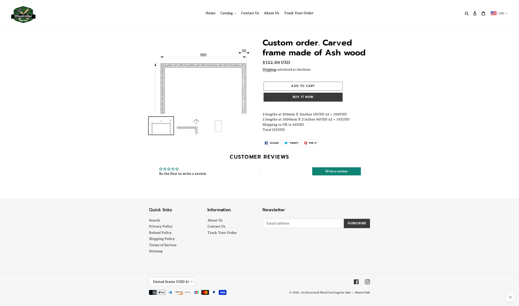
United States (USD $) (171, 282)
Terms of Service (163, 245)
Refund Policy (160, 233)
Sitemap (156, 251)
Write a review (336, 171)
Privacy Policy (161, 226)
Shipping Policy (162, 239)
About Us (215, 220)
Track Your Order (222, 233)
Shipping (269, 69)
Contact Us (216, 226)
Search (154, 220)
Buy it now (303, 97)
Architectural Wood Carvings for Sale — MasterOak (335, 292)
